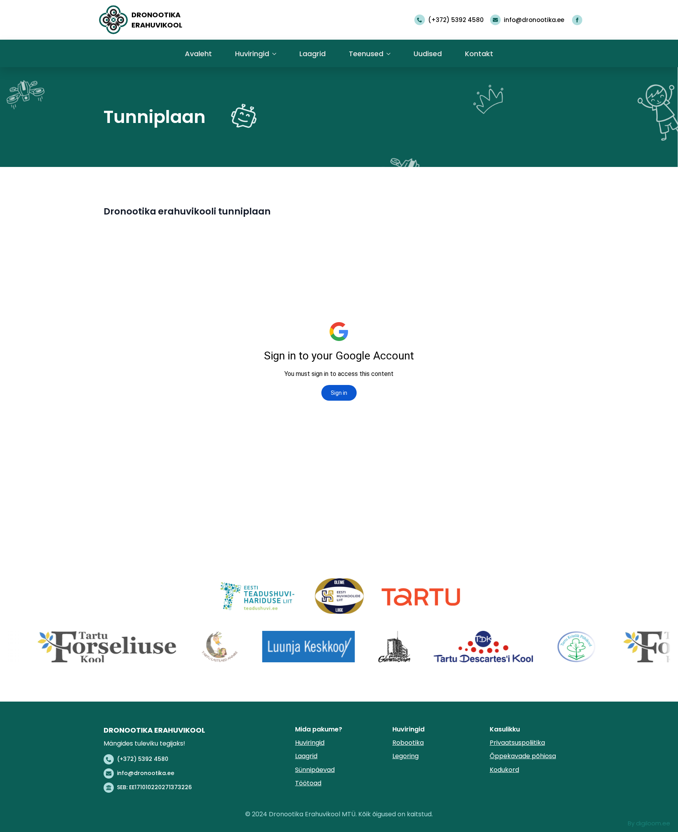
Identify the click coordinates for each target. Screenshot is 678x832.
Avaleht (198, 54)
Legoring (405, 756)
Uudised (428, 54)
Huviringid (252, 54)
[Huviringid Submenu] (274, 55)
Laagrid (312, 54)
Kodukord (504, 770)
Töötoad (308, 783)
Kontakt (479, 54)
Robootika (408, 743)
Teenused (366, 54)
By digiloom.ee (649, 823)
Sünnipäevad (315, 770)
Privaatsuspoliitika (517, 743)
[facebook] (577, 20)
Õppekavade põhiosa (523, 756)
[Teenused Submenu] (388, 55)
